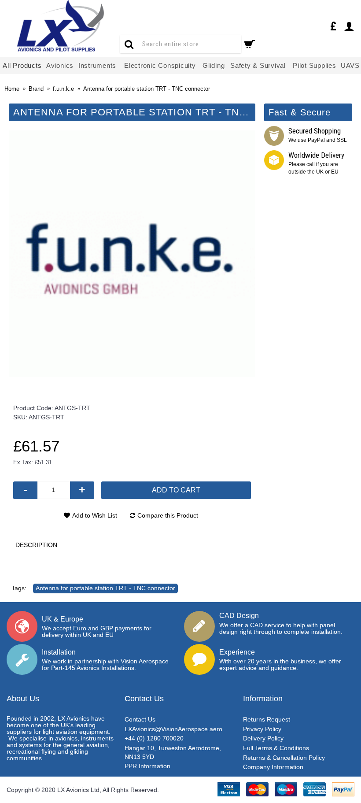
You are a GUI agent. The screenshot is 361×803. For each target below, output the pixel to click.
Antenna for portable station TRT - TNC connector (105, 588)
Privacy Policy (262, 729)
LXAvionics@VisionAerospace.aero (173, 729)
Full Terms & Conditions (276, 747)
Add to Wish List (94, 515)
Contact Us (140, 719)
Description (36, 544)
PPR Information (147, 766)
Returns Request (266, 719)
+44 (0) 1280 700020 (154, 738)
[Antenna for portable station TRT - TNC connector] (132, 253)
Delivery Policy (263, 738)
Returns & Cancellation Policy (284, 757)
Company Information (273, 766)
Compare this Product (167, 515)
